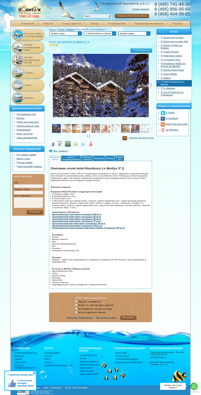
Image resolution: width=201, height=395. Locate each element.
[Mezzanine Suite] (95, 131)
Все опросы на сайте (106, 317)
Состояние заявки (26, 154)
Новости (48, 23)
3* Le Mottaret (168, 88)
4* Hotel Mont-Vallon (171, 56)
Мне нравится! (60, 151)
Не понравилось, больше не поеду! (95, 309)
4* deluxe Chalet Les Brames (171, 46)
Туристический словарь (29, 166)
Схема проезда (140, 9)
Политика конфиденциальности (24, 366)
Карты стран (23, 158)
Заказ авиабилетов (26, 138)
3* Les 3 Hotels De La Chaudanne (172, 93)
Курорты (29, 98)
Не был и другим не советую (92, 312)
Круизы (20, 118)
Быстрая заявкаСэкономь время (33, 35)
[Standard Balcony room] (79, 128)
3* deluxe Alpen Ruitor (172, 70)
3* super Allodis (169, 74)
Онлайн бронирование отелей (32, 60)
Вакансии (19, 356)
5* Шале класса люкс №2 (174, 41)
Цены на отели (24, 134)
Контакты (178, 23)
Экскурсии (99, 158)
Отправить (35, 212)
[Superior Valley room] (68, 128)
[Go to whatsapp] (194, 386)
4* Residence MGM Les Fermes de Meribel (173, 65)
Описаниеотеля (55, 158)
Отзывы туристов (71, 23)
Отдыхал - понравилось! (90, 301)
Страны (28, 72)
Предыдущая (150, 85)
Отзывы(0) (119, 158)
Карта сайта (20, 362)
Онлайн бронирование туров (32, 47)
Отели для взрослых (27, 122)
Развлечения (23, 130)
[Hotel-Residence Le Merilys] (100, 85)
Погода (95, 23)
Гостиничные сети (26, 114)
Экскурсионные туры (27, 126)
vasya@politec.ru (158, 357)
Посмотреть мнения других (79, 317)
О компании (27, 23)
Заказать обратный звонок (132, 16)
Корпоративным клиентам (149, 23)
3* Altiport (166, 78)
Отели (27, 85)
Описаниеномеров (87, 158)
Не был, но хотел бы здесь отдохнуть (96, 305)
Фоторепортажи (116, 23)
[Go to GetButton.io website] (194, 392)
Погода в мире (24, 162)
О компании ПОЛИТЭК (25, 352)
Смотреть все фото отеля (141, 138)
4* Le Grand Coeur (170, 60)
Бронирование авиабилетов (128, 362)
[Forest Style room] (88, 128)
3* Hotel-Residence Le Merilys (172, 83)
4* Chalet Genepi (170, 52)
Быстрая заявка (52, 352)
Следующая (50, 85)
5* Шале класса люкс (172, 37)
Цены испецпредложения (71, 158)
